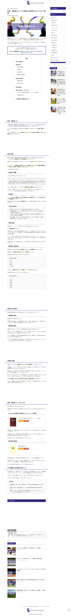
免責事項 (35, 606)
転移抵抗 (19, 69)
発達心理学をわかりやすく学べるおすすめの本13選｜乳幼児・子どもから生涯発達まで (61, 106)
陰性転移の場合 (20, 80)
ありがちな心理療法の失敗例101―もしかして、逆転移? (27, 92)
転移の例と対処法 (19, 78)
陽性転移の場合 (20, 83)
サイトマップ (26, 606)
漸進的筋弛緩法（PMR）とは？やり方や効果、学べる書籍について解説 (31, 590)
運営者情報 (31, 606)
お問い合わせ (48, 606)
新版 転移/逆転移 (20, 95)
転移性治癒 (19, 72)
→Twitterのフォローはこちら (27, 52)
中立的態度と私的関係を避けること (23, 98)
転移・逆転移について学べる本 (22, 90)
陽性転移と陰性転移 (21, 74)
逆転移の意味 (18, 87)
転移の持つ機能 (20, 66)
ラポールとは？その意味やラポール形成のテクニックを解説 (29, 548)
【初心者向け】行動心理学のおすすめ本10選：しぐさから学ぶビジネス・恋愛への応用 (61, 124)
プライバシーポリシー (41, 606)
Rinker (22, 419)
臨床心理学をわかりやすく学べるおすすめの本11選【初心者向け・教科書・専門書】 (61, 96)
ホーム (22, 606)
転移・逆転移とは (19, 61)
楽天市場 (26, 448)
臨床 (9, 540)
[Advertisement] (26, 110)
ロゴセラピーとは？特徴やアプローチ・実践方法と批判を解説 (29, 558)
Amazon (20, 448)
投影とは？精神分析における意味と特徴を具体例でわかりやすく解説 (30, 579)
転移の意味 (18, 64)
